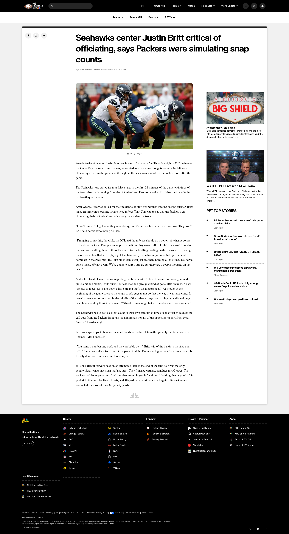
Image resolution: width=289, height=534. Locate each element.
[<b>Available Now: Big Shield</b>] (235, 108)
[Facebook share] (28, 36)
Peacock (153, 17)
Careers (34, 513)
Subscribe (28, 443)
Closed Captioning (46, 513)
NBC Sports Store (67, 513)
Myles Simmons (220, 275)
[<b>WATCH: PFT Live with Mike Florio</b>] (235, 166)
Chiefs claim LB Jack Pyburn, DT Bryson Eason (237, 254)
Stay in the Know (30, 432)
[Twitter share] (36, 36)
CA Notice (136, 513)
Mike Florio (218, 244)
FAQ (57, 513)
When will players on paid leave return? (236, 299)
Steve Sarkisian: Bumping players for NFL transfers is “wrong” (237, 238)
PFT (143, 5)
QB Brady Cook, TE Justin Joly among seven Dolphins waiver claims (236, 285)
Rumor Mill (159, 5)
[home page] (33, 6)
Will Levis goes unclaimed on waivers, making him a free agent (235, 269)
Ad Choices (90, 513)
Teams (116, 17)
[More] (246, 6)
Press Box (80, 513)
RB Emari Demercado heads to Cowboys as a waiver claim (238, 222)
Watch (191, 5)
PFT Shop (170, 17)
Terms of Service (148, 513)
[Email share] (44, 36)
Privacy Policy (101, 513)
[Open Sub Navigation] (181, 6)
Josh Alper (218, 228)
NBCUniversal (37, 517)
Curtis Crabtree (85, 70)
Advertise (25, 513)
